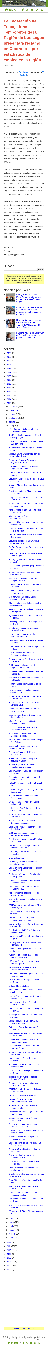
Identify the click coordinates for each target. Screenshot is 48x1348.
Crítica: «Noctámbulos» (19, 986)
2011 (9, 1246)
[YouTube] (32, 9)
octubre (12, 414)
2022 (9, 369)
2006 (9, 1265)
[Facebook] (23, 9)
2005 (9, 1269)
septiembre (14, 418)
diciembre (13, 406)
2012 (9, 1242)
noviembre (14, 410)
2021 (9, 372)
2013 (9, 403)
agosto (12, 422)
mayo (11, 1222)
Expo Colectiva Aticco (18, 858)
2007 (9, 1262)
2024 (9, 361)
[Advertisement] (24, 1299)
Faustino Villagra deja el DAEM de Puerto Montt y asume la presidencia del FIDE (30, 335)
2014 (9, 399)
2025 (9, 357)
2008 (9, 1258)
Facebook (23, 72)
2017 (9, 388)
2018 (9, 384)
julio (11, 426)
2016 (9, 392)
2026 (9, 353)
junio (11, 1218)
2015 (9, 395)
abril (11, 1226)
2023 (9, 365)
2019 (9, 380)
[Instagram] (27, 9)
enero (12, 1238)
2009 (9, 1254)
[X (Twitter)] (37, 9)
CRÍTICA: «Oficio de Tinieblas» (22, 1095)
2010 (9, 1250)
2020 (9, 376)
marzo (12, 1230)
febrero (12, 1234)
